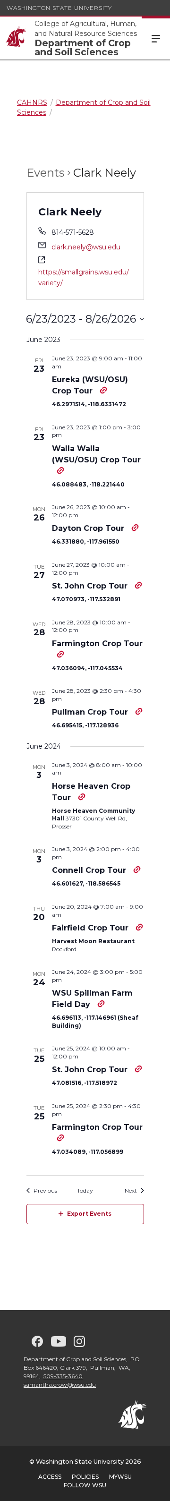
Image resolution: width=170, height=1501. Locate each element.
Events (45, 172)
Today (85, 1190)
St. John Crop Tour (91, 585)
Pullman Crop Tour (91, 712)
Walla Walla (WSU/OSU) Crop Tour (96, 454)
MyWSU (120, 1476)
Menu (156, 38)
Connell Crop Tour (90, 870)
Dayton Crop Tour (89, 528)
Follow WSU (85, 1485)
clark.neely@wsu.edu (85, 247)
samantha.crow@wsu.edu (60, 1384)
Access (49, 1476)
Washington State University (59, 7)
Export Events (89, 1213)
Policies (85, 1476)
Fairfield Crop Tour (91, 927)
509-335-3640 (63, 1376)
